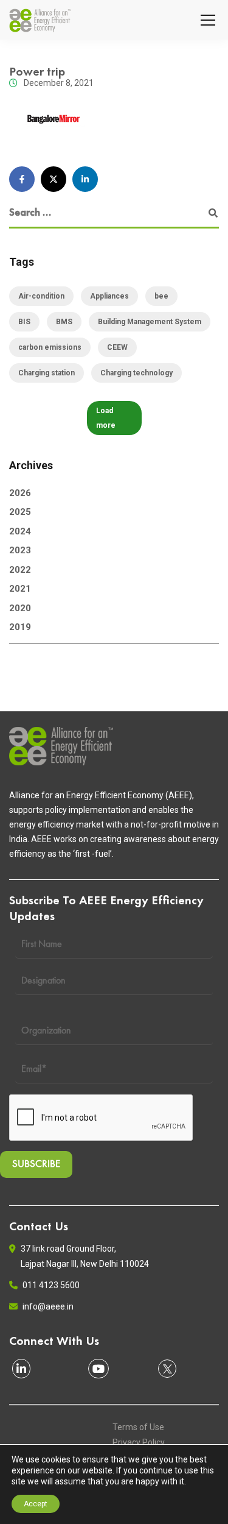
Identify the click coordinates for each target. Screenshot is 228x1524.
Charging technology (136, 373)
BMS (64, 321)
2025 (20, 511)
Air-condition (41, 296)
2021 (20, 588)
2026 (20, 492)
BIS (24, 321)
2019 (20, 627)
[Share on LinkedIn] (85, 179)
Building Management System (149, 321)
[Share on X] (53, 179)
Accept (35, 1504)
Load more (106, 418)
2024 (20, 531)
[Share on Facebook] (22, 179)
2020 (20, 608)
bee (161, 296)
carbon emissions (49, 347)
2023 (20, 550)
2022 (20, 569)
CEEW (117, 347)
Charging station (46, 373)
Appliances (109, 296)
